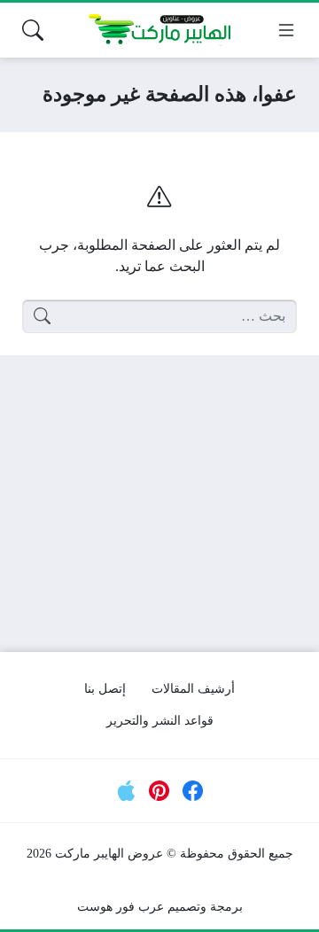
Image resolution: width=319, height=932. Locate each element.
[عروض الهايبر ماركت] (159, 30)
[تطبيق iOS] (127, 791)
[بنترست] (159, 791)
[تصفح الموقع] (286, 30)
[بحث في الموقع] (33, 30)
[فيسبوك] (193, 791)
